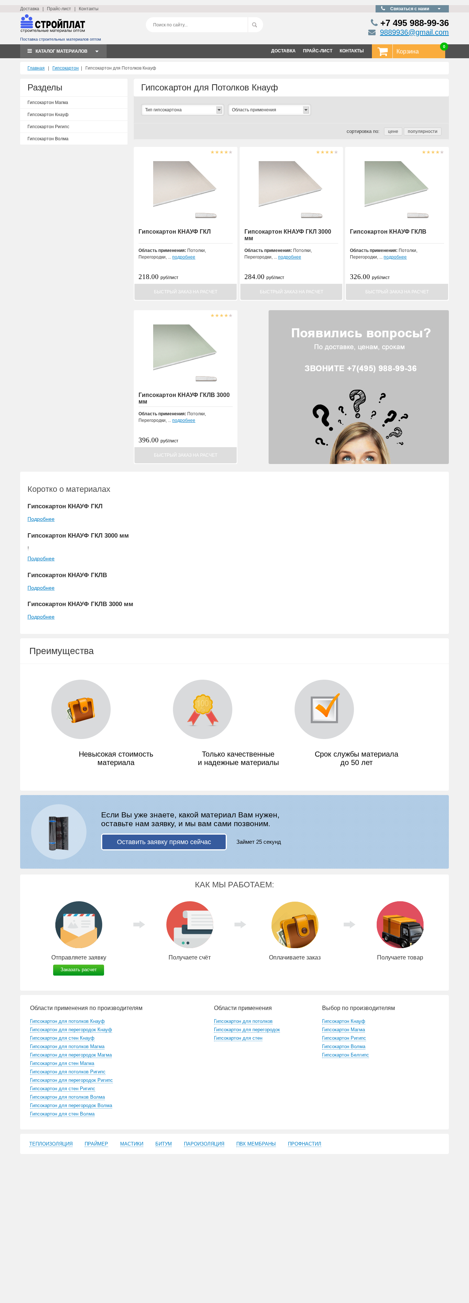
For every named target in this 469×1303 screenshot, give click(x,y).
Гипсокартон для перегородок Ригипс (71, 1080)
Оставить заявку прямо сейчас (164, 842)
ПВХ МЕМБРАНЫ (256, 1144)
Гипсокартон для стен (238, 1038)
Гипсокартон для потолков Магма (67, 1046)
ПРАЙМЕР (96, 1144)
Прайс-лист (59, 8)
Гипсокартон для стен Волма (62, 1114)
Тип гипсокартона (163, 109)
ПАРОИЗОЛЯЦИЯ (204, 1144)
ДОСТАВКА (283, 50)
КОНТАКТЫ (352, 50)
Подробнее (41, 519)
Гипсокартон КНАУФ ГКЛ (175, 232)
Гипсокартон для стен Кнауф (62, 1038)
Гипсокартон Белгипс (345, 1055)
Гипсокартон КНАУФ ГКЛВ (388, 232)
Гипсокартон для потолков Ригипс (68, 1071)
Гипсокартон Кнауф (48, 114)
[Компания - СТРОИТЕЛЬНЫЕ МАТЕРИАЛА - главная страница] (52, 26)
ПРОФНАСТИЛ (304, 1144)
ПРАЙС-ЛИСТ (317, 50)
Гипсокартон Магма (47, 102)
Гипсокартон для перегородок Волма (71, 1105)
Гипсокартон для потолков (243, 1021)
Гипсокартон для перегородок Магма (71, 1055)
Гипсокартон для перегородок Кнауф (71, 1029)
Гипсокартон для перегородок (247, 1029)
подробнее (183, 257)
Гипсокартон (65, 68)
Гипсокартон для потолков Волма (67, 1097)
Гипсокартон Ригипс (48, 126)
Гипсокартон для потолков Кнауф (67, 1021)
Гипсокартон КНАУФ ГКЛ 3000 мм (78, 535)
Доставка (29, 8)
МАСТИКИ (131, 1144)
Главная (36, 68)
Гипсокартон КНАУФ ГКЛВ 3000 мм (80, 604)
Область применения (254, 109)
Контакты (89, 8)
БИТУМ (163, 1144)
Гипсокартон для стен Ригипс (62, 1088)
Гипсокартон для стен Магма (62, 1063)
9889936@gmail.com (414, 32)
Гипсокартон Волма (48, 138)
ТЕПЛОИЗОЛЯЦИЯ (51, 1144)
